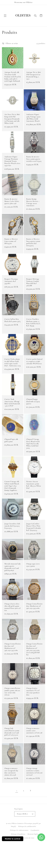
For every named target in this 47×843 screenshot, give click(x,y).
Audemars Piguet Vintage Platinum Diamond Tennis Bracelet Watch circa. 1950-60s (12, 161)
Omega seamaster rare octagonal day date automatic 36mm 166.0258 (11, 771)
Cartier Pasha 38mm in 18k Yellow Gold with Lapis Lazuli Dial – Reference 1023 (12, 362)
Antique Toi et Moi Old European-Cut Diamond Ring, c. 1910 (33, 75)
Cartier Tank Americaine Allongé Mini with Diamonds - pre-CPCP (12, 402)
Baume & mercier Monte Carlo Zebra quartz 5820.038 (11, 201)
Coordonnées (35, 830)
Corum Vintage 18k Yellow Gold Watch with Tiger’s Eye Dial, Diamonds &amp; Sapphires (11, 485)
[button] (5, 15)
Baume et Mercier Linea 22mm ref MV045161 (11, 241)
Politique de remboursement (19, 830)
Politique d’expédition (18, 834)
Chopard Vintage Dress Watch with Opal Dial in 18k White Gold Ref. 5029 (33, 443)
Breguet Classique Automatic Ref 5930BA (11, 281)
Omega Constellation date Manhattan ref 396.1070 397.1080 (34, 606)
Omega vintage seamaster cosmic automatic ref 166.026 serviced (34, 771)
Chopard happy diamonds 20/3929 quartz (33, 401)
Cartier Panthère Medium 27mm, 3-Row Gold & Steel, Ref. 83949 (33, 322)
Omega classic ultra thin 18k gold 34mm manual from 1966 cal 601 (12, 607)
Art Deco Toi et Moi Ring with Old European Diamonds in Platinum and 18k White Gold (12, 119)
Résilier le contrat (12, 839)
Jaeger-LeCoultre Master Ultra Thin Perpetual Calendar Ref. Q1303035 (33, 527)
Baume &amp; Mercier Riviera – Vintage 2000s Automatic (33, 202)
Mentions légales (33, 834)
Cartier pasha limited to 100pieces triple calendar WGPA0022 (34, 361)
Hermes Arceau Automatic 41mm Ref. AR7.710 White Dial (33, 484)
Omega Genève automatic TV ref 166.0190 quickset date (33, 691)
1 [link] (16, 790)
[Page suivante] (30, 790)
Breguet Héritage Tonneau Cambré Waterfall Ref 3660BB (32, 282)
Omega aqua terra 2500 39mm (33, 565)
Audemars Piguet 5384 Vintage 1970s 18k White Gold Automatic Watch (33, 118)
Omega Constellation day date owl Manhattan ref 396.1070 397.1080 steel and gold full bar (34, 649)
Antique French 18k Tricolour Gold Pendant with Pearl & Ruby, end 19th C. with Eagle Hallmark (12, 76)
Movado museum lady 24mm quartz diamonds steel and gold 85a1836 (12, 567)
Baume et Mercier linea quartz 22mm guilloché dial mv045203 (33, 242)
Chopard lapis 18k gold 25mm (11, 440)
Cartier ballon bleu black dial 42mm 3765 (12, 320)
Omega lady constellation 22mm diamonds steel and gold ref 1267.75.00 (11, 731)
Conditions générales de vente (24, 838)
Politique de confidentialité (27, 826)
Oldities (14, 823)
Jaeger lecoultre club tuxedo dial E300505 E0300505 (12, 526)
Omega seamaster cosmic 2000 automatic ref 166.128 (34, 730)
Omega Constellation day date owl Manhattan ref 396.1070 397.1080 (12, 647)
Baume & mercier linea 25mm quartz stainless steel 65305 (33, 159)
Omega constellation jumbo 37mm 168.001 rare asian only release (12, 691)
